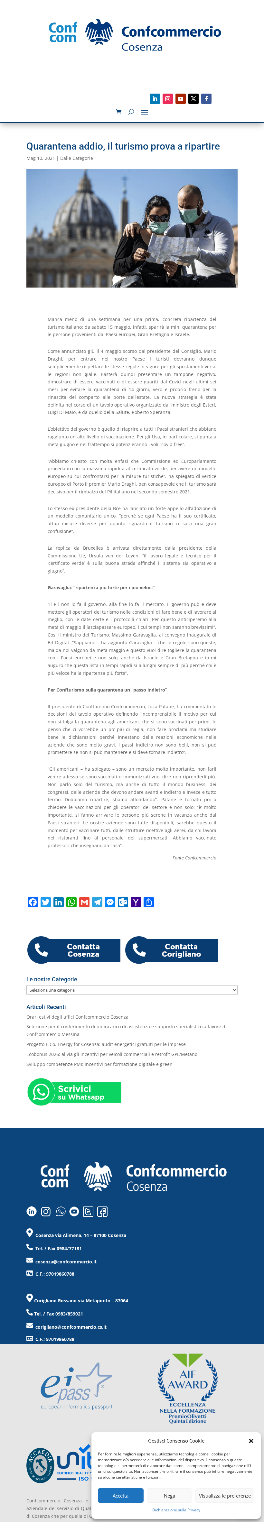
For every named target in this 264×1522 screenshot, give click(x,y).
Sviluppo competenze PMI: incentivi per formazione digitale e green (99, 1064)
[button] (251, 1441)
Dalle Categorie (76, 158)
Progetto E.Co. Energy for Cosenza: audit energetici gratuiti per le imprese (106, 1044)
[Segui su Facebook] (206, 99)
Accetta (120, 1495)
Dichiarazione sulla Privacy (176, 1510)
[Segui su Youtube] (180, 99)
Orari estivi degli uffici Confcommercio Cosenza (77, 1017)
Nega (169, 1495)
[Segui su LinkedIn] (155, 99)
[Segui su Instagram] (168, 99)
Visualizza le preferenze (225, 1495)
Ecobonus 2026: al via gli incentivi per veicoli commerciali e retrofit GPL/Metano (111, 1054)
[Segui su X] (193, 99)
